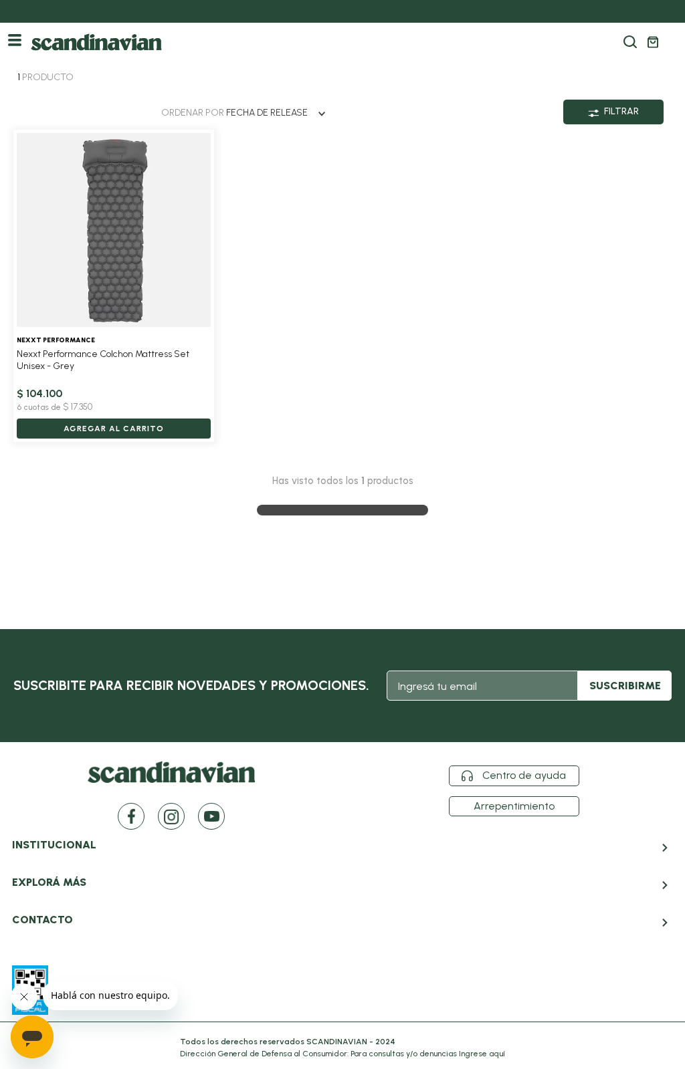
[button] (630, 42)
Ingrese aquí (482, 1053)
